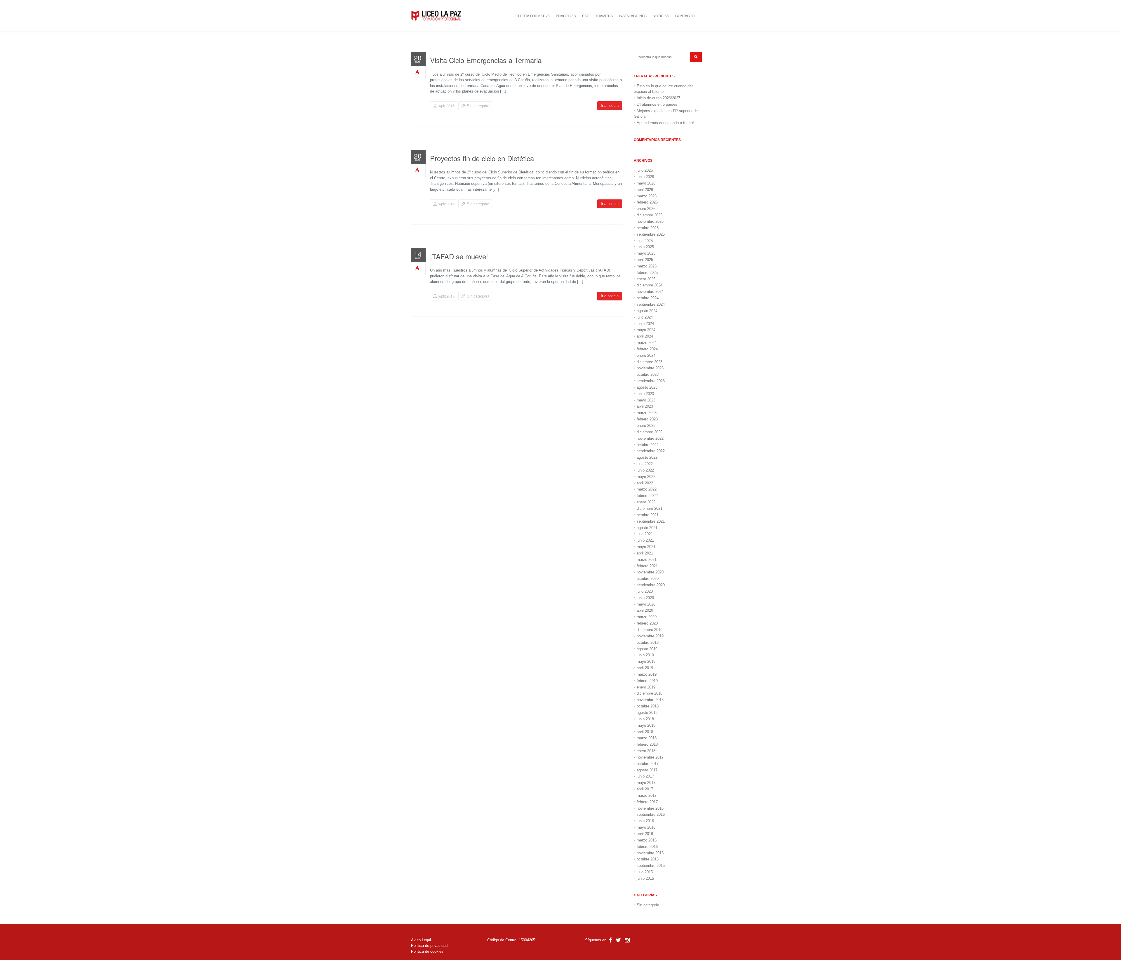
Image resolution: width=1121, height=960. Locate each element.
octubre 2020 (648, 578)
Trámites (604, 15)
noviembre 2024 (650, 291)
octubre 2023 (648, 374)
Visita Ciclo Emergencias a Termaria (486, 60)
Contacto (684, 15)
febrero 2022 (647, 495)
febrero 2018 (647, 744)
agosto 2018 (647, 712)
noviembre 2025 (650, 221)
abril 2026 (645, 189)
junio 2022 (645, 470)
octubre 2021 (648, 515)
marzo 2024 (647, 342)
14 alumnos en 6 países (657, 104)
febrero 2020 (647, 623)
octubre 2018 (648, 706)
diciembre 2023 (649, 362)
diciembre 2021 (649, 508)
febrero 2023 (647, 419)
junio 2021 (645, 540)
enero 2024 (646, 355)
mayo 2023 (646, 400)
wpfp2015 (446, 105)
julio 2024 (645, 317)
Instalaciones (633, 15)
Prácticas (566, 15)
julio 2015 (645, 872)
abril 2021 (645, 553)
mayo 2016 (646, 827)
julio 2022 (645, 464)
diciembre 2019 (649, 629)
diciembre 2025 (649, 215)
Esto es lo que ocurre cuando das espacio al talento (664, 89)
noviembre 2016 (650, 808)
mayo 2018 (646, 725)
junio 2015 (645, 878)
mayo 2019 (646, 661)
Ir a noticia (610, 105)
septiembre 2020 (651, 585)
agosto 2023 (647, 387)
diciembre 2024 (649, 285)
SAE (585, 15)
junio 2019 (645, 655)
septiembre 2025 (651, 234)
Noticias (661, 15)
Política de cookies (427, 951)
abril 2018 (645, 732)
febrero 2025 (647, 272)
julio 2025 (645, 241)
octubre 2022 (648, 445)
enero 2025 (646, 279)
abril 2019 (645, 668)
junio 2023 (645, 394)
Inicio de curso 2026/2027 (658, 98)
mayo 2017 (646, 782)
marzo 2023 (647, 413)
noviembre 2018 (650, 700)
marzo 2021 (647, 559)
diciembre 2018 (649, 693)
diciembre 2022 (649, 432)
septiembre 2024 (651, 304)
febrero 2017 (647, 802)
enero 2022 (646, 502)
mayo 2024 (646, 330)
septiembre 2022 (651, 451)
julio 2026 (645, 170)
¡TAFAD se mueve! (459, 256)
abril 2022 (645, 483)
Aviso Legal (421, 940)
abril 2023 (645, 406)
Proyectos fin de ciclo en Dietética (482, 158)
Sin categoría (478, 105)
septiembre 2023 (651, 381)
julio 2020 (645, 591)
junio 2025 (645, 247)
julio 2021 (645, 534)
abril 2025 (645, 260)
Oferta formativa (533, 15)
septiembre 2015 (651, 865)
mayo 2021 (646, 547)
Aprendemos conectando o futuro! (665, 123)
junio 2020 (645, 598)
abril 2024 (645, 336)
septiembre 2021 (651, 521)
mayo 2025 (646, 253)
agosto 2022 (647, 457)
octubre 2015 (648, 859)
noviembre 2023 (650, 368)
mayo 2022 (646, 476)
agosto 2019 (647, 649)
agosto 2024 (647, 311)
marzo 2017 (647, 795)
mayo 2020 (646, 604)
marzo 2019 (647, 674)
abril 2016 (645, 834)
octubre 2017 (648, 763)
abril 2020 (645, 610)
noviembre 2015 (650, 853)
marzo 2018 (647, 738)
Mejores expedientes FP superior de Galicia (666, 114)
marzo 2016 (647, 840)
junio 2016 (645, 821)
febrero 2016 (647, 846)
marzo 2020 (647, 617)
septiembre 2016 (651, 814)
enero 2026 (646, 208)
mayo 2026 (646, 183)
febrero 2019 (647, 681)
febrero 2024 (647, 349)
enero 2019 (646, 687)
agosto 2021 (647, 528)
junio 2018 (645, 719)
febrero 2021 (647, 566)
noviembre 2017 (650, 757)
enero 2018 (646, 751)
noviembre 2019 (650, 636)
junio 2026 (645, 177)
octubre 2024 (648, 298)
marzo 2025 (647, 266)
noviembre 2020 (650, 572)
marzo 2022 (647, 489)
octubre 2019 (648, 642)
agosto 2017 (647, 770)
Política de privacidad (429, 945)
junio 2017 (645, 776)
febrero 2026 (647, 202)
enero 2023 (646, 425)
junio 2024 (645, 323)
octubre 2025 (648, 228)
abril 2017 (645, 789)
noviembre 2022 (650, 438)
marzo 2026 (647, 196)
